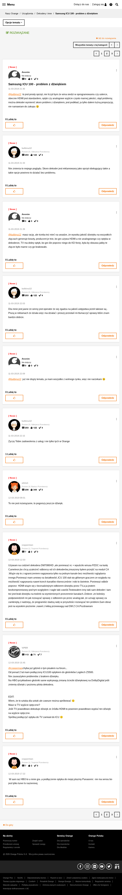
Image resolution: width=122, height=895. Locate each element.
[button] (116, 70)
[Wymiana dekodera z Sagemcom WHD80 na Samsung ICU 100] (117, 45)
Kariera (91, 847)
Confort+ (32, 881)
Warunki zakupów (10, 885)
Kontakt (92, 844)
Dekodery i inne (44, 13)
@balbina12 (14, 94)
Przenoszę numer (10, 841)
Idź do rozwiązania (107, 38)
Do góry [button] (9, 825)
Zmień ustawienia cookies (77, 878)
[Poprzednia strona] (96, 53)
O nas (91, 841)
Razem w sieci (56, 878)
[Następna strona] (117, 53)
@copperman (15, 668)
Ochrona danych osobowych (54, 885)
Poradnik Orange (47, 881)
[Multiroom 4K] (112, 45)
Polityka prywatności (30, 885)
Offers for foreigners (101, 885)
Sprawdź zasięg (38, 844)
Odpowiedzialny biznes (36, 878)
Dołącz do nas (81, 4)
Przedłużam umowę (11, 844)
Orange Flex (8, 878)
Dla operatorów (63, 841)
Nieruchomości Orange (79, 885)
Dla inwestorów (63, 844)
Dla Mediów (62, 847)
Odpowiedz (107, 125)
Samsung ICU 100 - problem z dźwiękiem (37, 84)
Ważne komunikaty (83, 881)
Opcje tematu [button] (12, 22)
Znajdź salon (37, 841)
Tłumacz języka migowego (13, 881)
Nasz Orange (11, 13)
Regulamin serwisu (103, 881)
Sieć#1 (20, 878)
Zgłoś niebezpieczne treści (102, 878)
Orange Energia (64, 881)
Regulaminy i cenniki (11, 847)
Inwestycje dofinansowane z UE (16, 889)
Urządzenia (27, 13)
